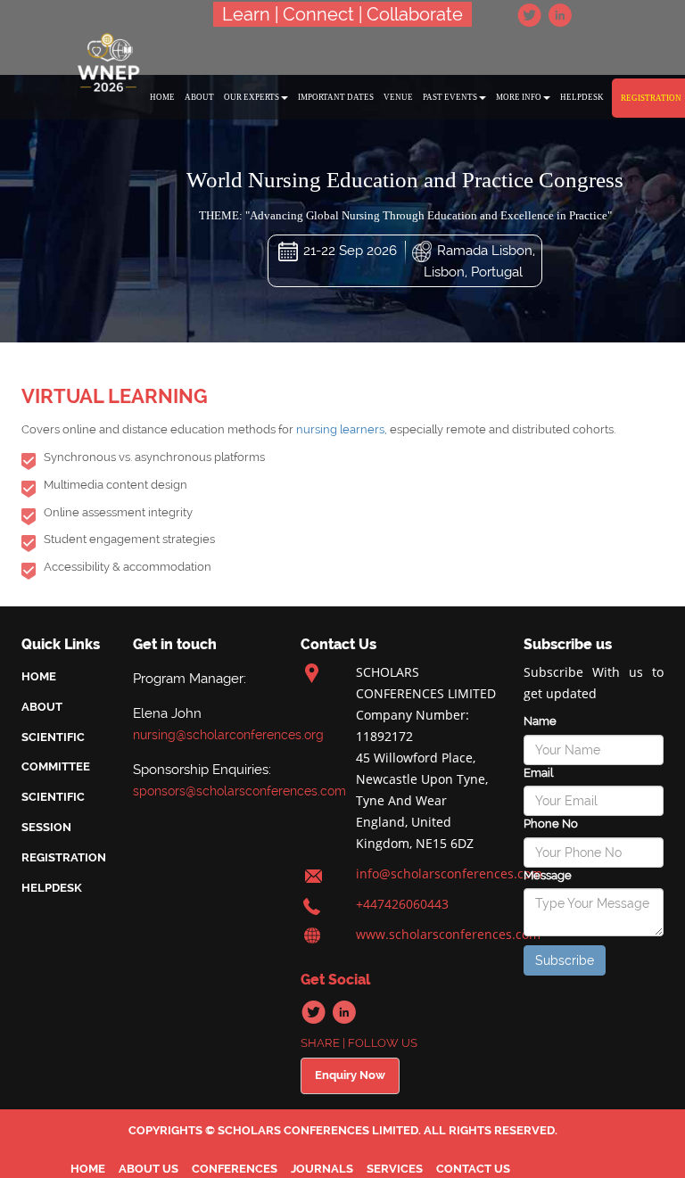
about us (148, 1168)
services (395, 1168)
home (162, 97)
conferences (234, 1168)
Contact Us (473, 1168)
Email (538, 772)
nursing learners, (341, 429)
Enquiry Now (350, 1075)
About (41, 706)
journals (322, 1168)
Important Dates (336, 97)
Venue (398, 97)
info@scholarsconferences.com (449, 873)
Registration (63, 857)
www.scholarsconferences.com (448, 934)
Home (38, 676)
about (199, 97)
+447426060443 (402, 903)
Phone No (551, 823)
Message (548, 875)
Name (540, 721)
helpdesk (582, 97)
